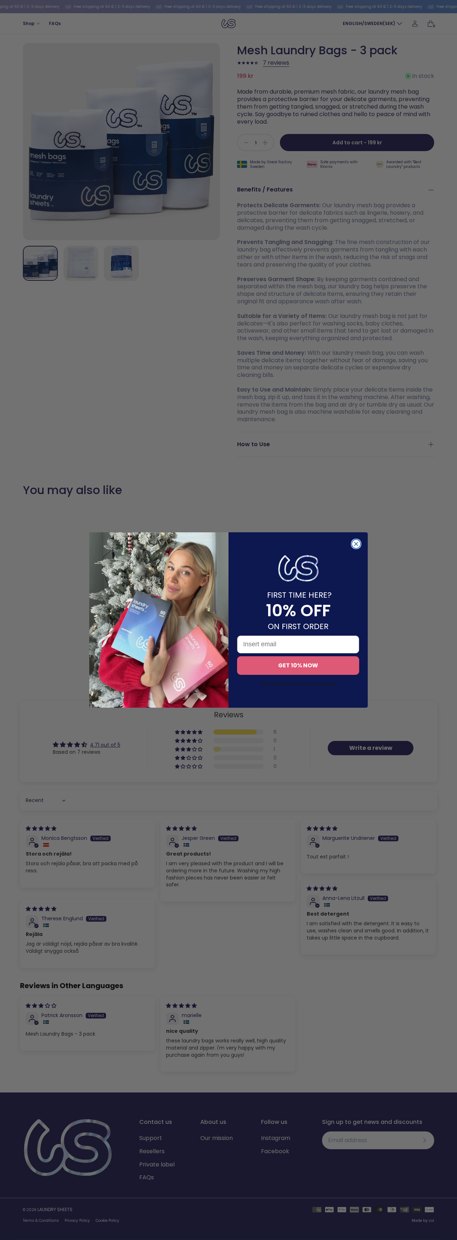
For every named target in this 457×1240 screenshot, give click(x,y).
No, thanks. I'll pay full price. (298, 684)
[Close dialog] (356, 543)
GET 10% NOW (298, 665)
